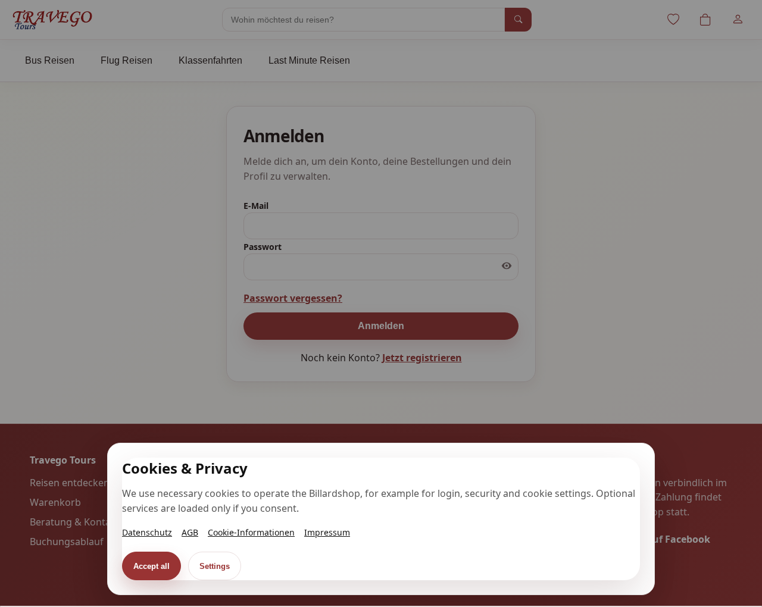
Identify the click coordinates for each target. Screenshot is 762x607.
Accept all (151, 566)
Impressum (327, 532)
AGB (190, 532)
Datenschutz (147, 532)
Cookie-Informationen (251, 532)
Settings (214, 566)
